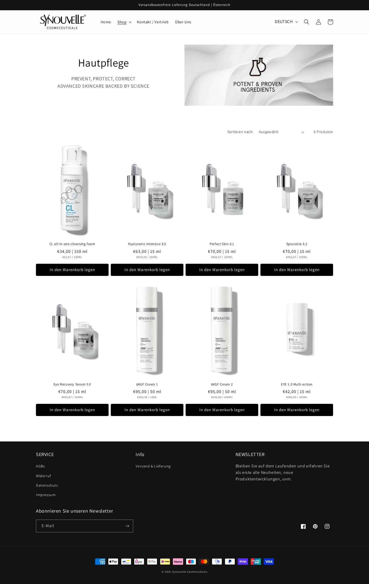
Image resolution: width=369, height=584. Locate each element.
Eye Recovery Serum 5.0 (72, 384)
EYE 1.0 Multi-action (297, 384)
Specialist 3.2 (296, 244)
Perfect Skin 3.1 (222, 244)
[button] (124, 22)
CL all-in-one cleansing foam (72, 244)
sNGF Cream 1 (147, 384)
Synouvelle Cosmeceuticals (189, 571)
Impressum (46, 494)
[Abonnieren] (127, 526)
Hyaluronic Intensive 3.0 (147, 244)
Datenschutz (47, 485)
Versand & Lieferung (153, 466)
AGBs (40, 466)
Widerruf (43, 475)
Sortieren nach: (240, 131)
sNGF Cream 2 (222, 384)
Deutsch (284, 21)
